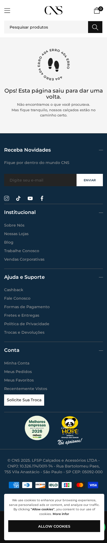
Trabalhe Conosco (21, 250)
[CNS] (53, 10)
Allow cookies (54, 526)
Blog (8, 242)
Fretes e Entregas (21, 315)
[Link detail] (6, 198)
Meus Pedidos (18, 371)
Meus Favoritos (19, 380)
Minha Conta (16, 363)
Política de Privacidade (26, 323)
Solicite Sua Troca (24, 399)
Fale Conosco (17, 298)
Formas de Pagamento (27, 306)
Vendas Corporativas (24, 259)
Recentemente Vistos (25, 388)
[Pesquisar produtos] (95, 27)
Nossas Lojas (16, 233)
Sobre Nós (14, 225)
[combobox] (53, 27)
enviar (90, 180)
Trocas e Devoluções (24, 332)
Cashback (13, 289)
